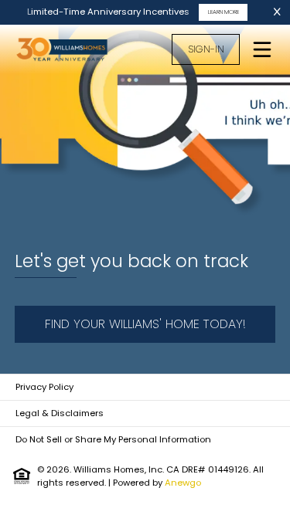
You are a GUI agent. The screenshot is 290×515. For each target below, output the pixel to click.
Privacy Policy (44, 387)
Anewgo (183, 482)
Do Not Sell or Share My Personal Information (113, 439)
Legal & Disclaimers (59, 413)
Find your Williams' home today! (145, 324)
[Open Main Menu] (262, 49)
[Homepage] (70, 49)
